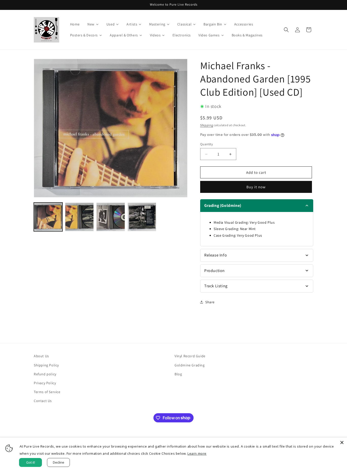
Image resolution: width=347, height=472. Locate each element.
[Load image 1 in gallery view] (48, 217)
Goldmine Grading (190, 365)
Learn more (197, 453)
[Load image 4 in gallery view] (142, 217)
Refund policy (45, 374)
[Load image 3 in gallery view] (110, 217)
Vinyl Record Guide (190, 356)
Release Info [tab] (215, 255)
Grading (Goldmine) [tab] (222, 205)
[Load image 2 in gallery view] (79, 217)
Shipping (206, 125)
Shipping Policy (46, 365)
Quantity (206, 144)
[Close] (341, 442)
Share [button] (210, 302)
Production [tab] (214, 270)
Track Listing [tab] (216, 286)
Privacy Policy (45, 383)
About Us (41, 356)
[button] (286, 29)
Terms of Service (47, 392)
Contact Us (43, 400)
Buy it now (256, 186)
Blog (178, 374)
